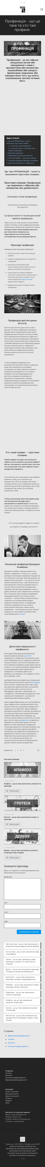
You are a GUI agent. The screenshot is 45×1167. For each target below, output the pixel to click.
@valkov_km (16, 1117)
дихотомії (27, 656)
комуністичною (27, 279)
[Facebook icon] (21, 2)
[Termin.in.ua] (22, 9)
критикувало (35, 682)
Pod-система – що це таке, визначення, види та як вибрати (22, 953)
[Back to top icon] (22, 1139)
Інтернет (8, 1098)
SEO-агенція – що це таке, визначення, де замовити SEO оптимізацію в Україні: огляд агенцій (22, 1017)
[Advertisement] (22, 106)
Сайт (6, 921)
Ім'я (6, 903)
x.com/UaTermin (18, 1121)
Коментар (8, 877)
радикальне (25, 720)
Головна (11, 1039)
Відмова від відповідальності (19, 1036)
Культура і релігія (11, 1094)
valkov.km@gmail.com (18, 1114)
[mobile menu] (42, 9)
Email (6, 912)
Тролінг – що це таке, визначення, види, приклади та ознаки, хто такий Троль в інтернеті (21, 961)
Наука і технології (12, 1096)
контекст (22, 614)
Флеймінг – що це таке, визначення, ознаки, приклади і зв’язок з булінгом (22, 986)
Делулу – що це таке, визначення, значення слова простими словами (21, 851)
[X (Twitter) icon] (24, 2)
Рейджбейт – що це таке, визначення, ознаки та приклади (20, 993)
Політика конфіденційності (18, 1046)
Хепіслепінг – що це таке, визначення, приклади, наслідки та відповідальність (21, 978)
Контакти (11, 1043)
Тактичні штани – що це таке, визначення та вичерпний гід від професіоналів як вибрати (22, 945)
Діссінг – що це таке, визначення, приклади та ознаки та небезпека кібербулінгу (22, 970)
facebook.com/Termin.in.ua (21, 1119)
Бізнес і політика (11, 1092)
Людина (8, 1101)
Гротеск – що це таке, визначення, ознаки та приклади (21, 1009)
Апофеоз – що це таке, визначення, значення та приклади (19, 1001)
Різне (7, 1103)
